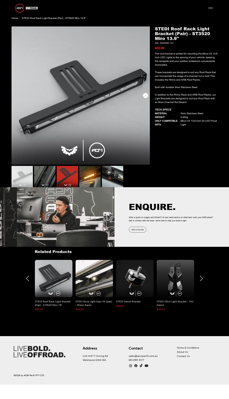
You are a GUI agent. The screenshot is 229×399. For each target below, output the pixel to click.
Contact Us (183, 356)
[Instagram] (130, 366)
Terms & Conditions (188, 347)
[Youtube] (146, 366)
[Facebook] (136, 366)
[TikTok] (141, 366)
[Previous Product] (27, 278)
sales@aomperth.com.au (143, 355)
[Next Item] (145, 95)
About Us (182, 351)
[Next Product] (201, 278)
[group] (114, 287)
